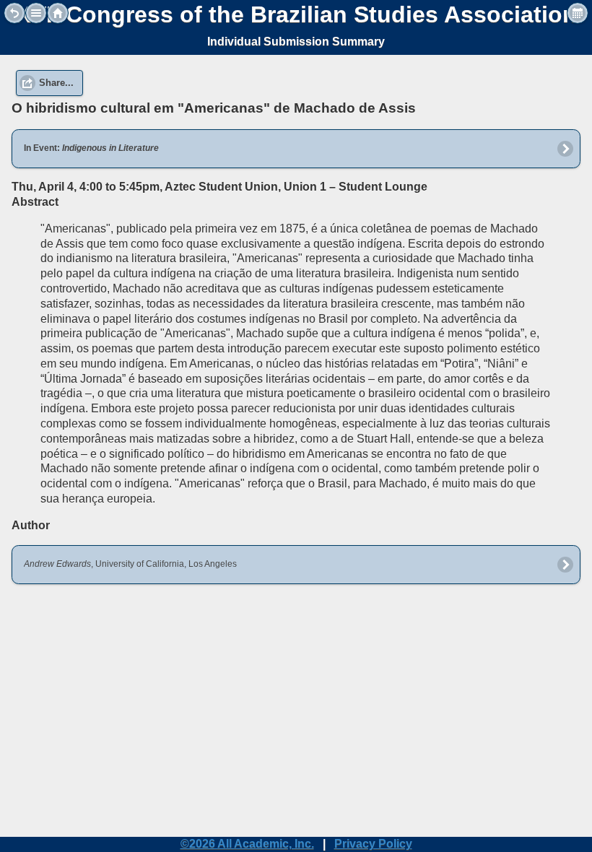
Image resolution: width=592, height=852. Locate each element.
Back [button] (14, 13)
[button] (36, 13)
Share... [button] (56, 83)
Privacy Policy (373, 844)
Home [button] (58, 13)
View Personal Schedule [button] (577, 13)
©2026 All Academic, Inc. (247, 844)
